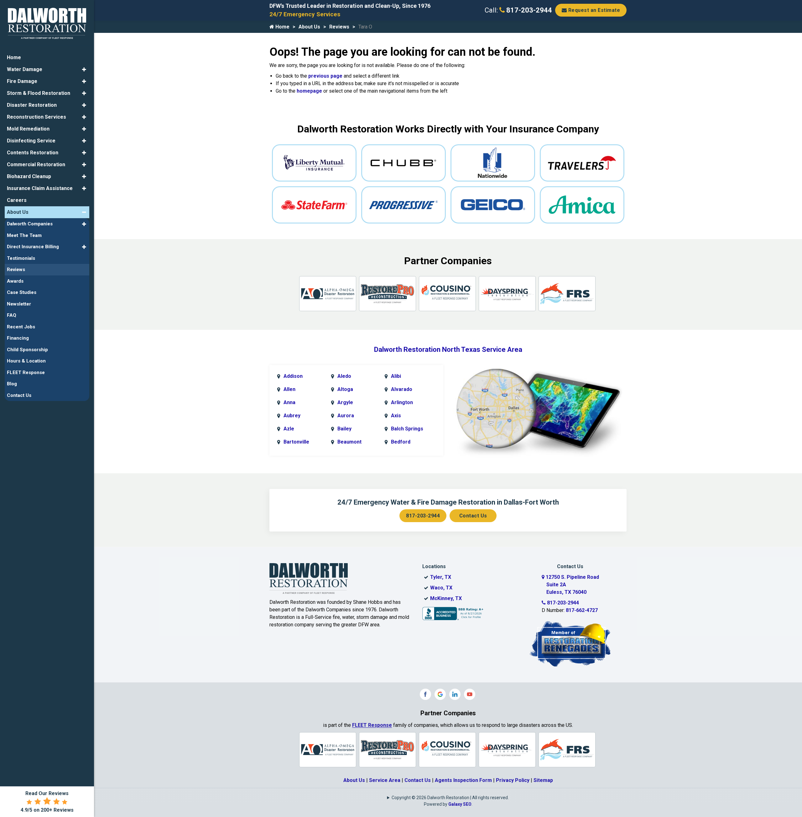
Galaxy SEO (459, 804)
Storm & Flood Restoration (38, 93)
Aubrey (292, 416)
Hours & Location (26, 361)
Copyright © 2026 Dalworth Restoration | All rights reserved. (450, 797)
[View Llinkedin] (455, 694)
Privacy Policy (512, 780)
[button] (84, 69)
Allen (289, 389)
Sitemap (543, 780)
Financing (18, 338)
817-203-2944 (528, 10)
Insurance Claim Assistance (40, 188)
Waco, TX (441, 588)
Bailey (344, 429)
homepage (309, 91)
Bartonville (296, 442)
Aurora (345, 416)
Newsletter (19, 304)
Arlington (402, 402)
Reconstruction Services (36, 117)
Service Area (384, 780)
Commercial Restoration (36, 164)
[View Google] (440, 694)
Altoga (345, 389)
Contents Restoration (32, 153)
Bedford (400, 442)
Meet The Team (24, 235)
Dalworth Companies (30, 224)
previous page (325, 76)
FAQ (11, 315)
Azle (289, 429)
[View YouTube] (469, 694)
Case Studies (21, 292)
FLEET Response (372, 725)
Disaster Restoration (32, 105)
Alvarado (401, 389)
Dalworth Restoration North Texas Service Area (448, 349)
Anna (289, 402)
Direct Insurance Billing (33, 246)
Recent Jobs (21, 327)
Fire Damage (22, 81)
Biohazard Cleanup (29, 176)
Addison (293, 376)
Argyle (345, 402)
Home (281, 27)
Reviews (339, 27)
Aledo (344, 376)
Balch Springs (407, 429)
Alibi (396, 376)
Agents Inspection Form (463, 780)
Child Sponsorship (27, 349)
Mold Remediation (28, 129)
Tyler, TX (440, 577)
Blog (12, 384)
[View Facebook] (425, 694)
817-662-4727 (582, 610)
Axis (396, 416)
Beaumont (349, 442)
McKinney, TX (446, 598)
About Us (309, 27)
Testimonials (21, 258)
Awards (15, 281)
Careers (17, 200)
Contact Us (473, 516)
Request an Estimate (593, 10)
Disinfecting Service (31, 141)
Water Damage (24, 69)
